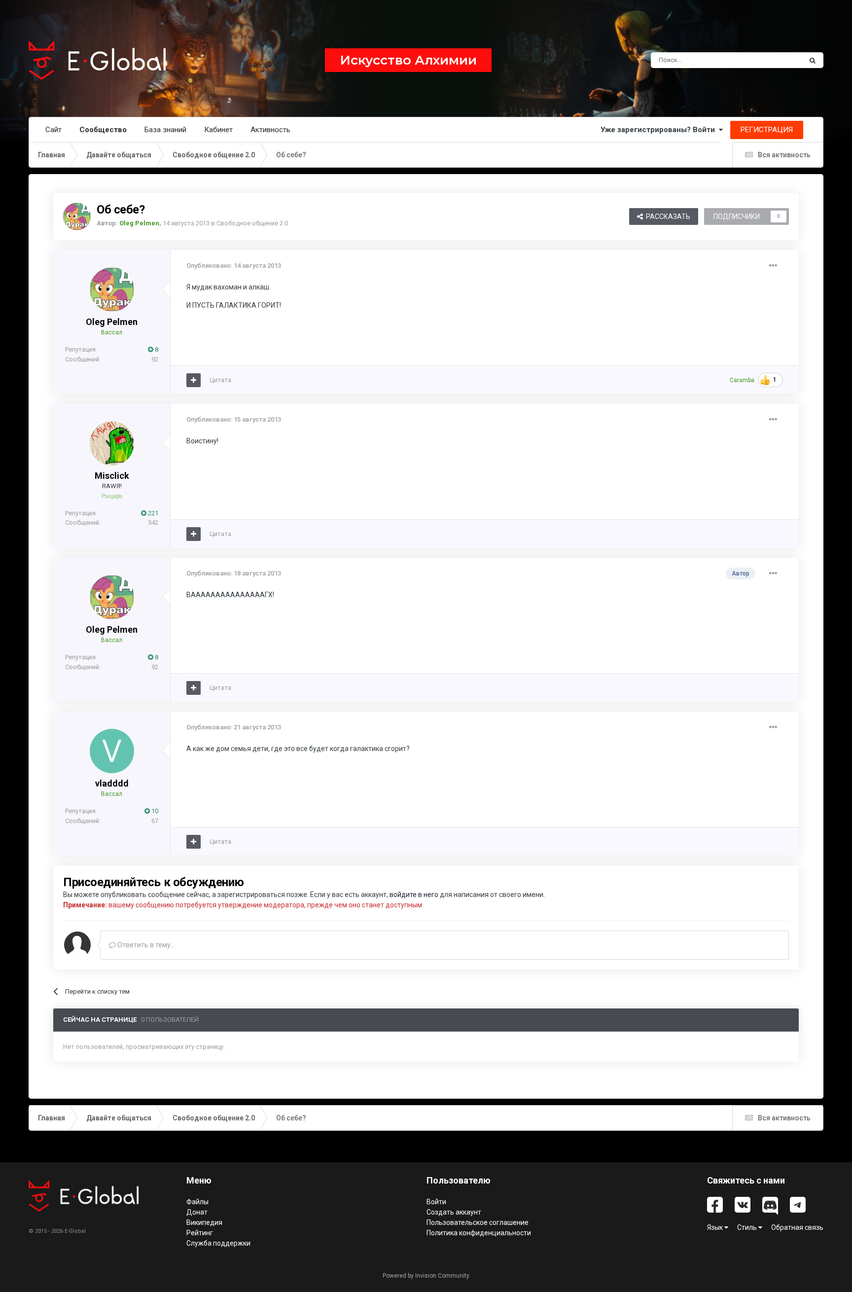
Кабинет (218, 129)
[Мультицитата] (193, 380)
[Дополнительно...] (773, 266)
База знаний (165, 129)
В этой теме (771, 60)
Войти (436, 1202)
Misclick (112, 475)
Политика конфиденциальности (478, 1233)
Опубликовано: (233, 265)
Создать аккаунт (453, 1212)
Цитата (220, 380)
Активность (270, 129)
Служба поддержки (218, 1243)
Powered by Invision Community (426, 1275)
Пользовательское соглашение (477, 1222)
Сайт (53, 129)
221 (152, 513)
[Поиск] (812, 60)
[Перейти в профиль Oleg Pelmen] (77, 216)
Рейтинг (199, 1233)
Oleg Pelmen (112, 322)
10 (154, 811)
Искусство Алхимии (408, 60)
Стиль (747, 1227)
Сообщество (103, 129)
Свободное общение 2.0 (252, 223)
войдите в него (414, 894)
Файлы (197, 1202)
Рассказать (666, 216)
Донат (197, 1212)
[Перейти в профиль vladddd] (112, 751)
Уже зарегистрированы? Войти (660, 129)
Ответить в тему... (145, 945)
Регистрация (767, 129)
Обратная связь (797, 1227)
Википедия (204, 1222)
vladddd (112, 783)
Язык (715, 1227)
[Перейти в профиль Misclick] (112, 443)
